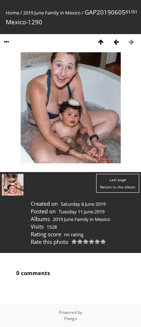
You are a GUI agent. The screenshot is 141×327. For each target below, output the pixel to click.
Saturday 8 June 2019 (83, 204)
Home (12, 12)
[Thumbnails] (100, 42)
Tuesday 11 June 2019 (81, 211)
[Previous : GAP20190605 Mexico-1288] (116, 42)
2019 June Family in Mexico (52, 12)
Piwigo (70, 318)
